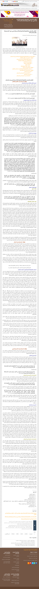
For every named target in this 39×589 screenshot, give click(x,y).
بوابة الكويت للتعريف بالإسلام (32, 556)
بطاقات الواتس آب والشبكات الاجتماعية (30, 560)
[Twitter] (4, 1)
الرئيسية (36, 1)
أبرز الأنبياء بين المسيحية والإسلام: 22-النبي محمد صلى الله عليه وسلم (23, 543)
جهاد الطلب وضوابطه (12, 526)
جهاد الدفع (18, 526)
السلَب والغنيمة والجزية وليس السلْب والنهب (24, 524)
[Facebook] (7, 1)
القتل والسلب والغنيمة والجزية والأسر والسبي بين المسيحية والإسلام (20, 525)
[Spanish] (14, 1)
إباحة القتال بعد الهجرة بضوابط (20, 521)
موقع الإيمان (17, 565)
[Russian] (13, 1)
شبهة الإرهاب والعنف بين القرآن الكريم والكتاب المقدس (25, 540)
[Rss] (2, 1)
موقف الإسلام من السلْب (10, 527)
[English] (15, 1)
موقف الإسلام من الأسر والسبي (20, 527)
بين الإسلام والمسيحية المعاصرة (26, 8)
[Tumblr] (34, 563)
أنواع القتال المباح (29, 521)
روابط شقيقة (27, 1)
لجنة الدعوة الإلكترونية (33, 554)
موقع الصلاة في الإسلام (6, 559)
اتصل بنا (30, 1)
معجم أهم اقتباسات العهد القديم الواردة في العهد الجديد (25, 545)
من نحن (33, 1)
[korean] (12, 1)
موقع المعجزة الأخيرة (15, 567)
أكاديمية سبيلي (7, 555)
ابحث (22, 1)
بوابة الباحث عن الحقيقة (33, 558)
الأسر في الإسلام (12, 521)
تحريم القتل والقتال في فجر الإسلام (26, 526)
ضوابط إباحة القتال (29, 527)
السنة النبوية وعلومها (15, 580)
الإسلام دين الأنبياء (34, 8)
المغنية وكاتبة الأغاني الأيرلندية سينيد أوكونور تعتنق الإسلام (25, 544)
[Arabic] (17, 1)
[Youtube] (3, 1)
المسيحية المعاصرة (17, 8)
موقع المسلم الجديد (6, 557)
